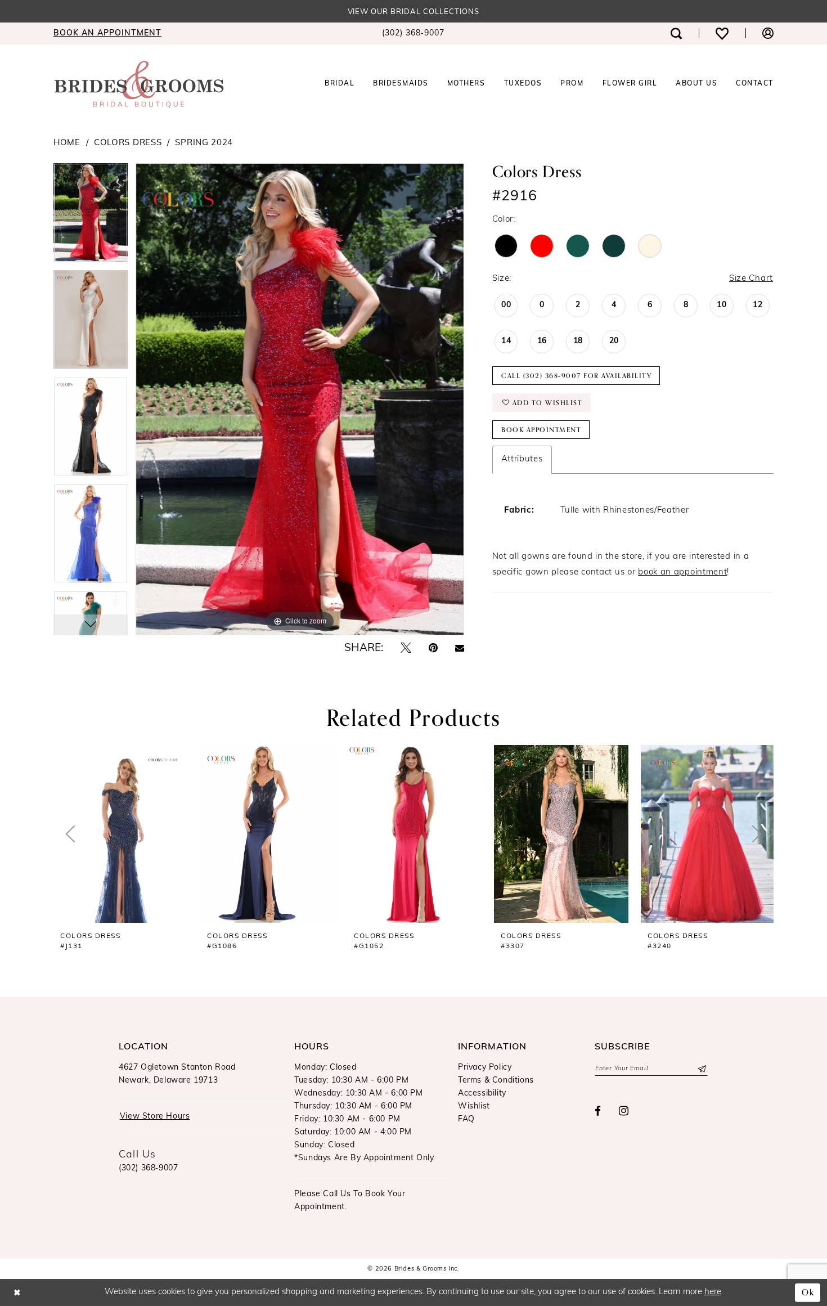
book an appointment (682, 572)
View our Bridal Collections (414, 12)
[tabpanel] (90, 216)
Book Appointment (541, 430)
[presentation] (120, 834)
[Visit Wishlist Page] (722, 33)
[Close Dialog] (17, 1293)
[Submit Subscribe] (701, 1068)
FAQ (466, 1119)
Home (66, 143)
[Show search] (676, 33)
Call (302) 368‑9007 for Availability (576, 376)
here (712, 1292)
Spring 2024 (204, 143)
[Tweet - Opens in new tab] (406, 648)
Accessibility (482, 1093)
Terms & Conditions (496, 1080)
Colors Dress (127, 143)
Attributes (522, 459)
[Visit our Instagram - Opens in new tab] (624, 1111)
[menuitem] (107, 34)
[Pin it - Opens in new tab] (433, 648)
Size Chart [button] (751, 279)
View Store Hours (155, 1116)
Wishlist (474, 1106)
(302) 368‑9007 (148, 1168)
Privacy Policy (484, 1067)
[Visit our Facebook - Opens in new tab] (598, 1111)
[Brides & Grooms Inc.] (138, 84)
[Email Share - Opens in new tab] (459, 648)
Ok (808, 1292)
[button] (767, 33)
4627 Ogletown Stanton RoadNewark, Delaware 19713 (177, 1074)
